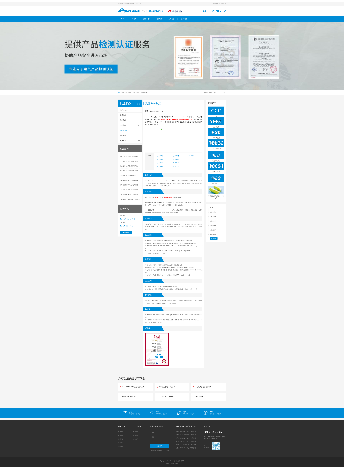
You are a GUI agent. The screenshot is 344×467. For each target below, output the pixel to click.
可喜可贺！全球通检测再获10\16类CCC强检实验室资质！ (130, 170)
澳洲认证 (136, 92)
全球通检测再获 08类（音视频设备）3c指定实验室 (130, 180)
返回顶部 (213, 238)
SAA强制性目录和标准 (129, 396)
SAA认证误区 (199, 396)
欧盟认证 (120, 435)
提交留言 (159, 446)
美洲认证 (120, 439)
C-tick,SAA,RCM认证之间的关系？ (133, 387)
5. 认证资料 (175, 156)
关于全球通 (146, 19)
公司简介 (135, 431)
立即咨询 (126, 232)
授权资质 (135, 435)
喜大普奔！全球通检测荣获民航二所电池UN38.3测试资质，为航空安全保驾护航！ (130, 166)
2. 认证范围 (159, 159)
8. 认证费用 (175, 166)
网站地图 (215, 3)
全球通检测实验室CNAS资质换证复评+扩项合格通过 (130, 199)
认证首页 (123, 92)
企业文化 (135, 439)
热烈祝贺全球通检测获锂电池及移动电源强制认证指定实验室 (130, 175)
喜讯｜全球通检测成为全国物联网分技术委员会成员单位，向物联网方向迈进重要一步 (130, 156)
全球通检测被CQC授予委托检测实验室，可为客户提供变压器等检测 (130, 194)
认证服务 (134, 19)
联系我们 (184, 19)
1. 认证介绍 (159, 156)
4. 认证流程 (159, 166)
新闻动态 (171, 19)
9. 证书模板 (191, 156)
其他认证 (120, 446)
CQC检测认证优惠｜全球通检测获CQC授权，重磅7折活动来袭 (130, 189)
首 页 (122, 19)
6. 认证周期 (175, 159)
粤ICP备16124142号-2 (172, 463)
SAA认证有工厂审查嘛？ (167, 396)
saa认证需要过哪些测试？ (203, 387)
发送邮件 (223, 3)
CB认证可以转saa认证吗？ (167, 387)
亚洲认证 (120, 431)
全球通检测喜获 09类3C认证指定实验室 (130, 185)
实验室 (159, 19)
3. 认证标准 (159, 163)
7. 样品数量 (175, 163)
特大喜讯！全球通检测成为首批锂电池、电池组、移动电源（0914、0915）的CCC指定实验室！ (130, 161)
